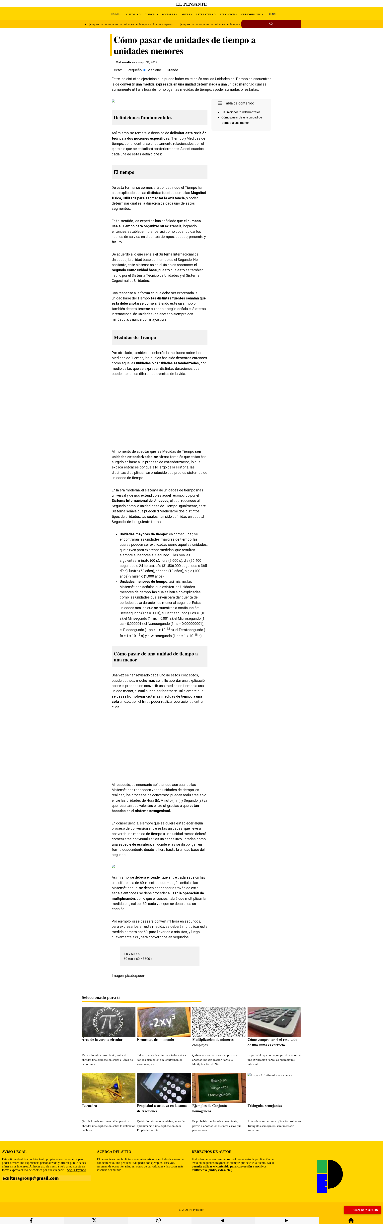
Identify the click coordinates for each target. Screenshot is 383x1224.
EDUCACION (227, 14)
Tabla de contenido (239, 103)
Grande (172, 70)
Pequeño (135, 70)
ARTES (185, 14)
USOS (272, 14)
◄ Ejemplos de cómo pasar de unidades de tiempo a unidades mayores (128, 24)
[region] (241, 166)
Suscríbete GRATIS (365, 1210)
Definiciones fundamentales (241, 112)
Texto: (117, 70)
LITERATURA (204, 14)
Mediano (154, 70)
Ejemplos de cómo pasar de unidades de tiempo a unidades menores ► (223, 24)
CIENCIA (150, 14)
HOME (115, 14)
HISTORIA (131, 14)
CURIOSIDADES (251, 14)
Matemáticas (125, 62)
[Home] (351, 1222)
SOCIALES (168, 14)
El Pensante (191, 4)
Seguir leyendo (76, 1170)
